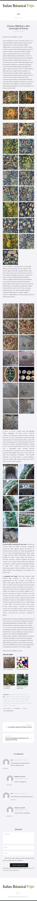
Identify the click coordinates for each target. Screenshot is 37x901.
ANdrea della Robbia (10, 698)
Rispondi (5, 768)
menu (18, 14)
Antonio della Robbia (23, 698)
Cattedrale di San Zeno (21, 701)
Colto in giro (24, 694)
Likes (25, 708)
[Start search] (21, 18)
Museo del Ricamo (9, 431)
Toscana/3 (6, 627)
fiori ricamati (16, 703)
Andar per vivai (14, 694)
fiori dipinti (7, 703)
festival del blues (7, 621)
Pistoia (6, 705)
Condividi (9, 711)
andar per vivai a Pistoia (22, 696)
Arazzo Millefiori (8, 266)
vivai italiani (12, 705)
